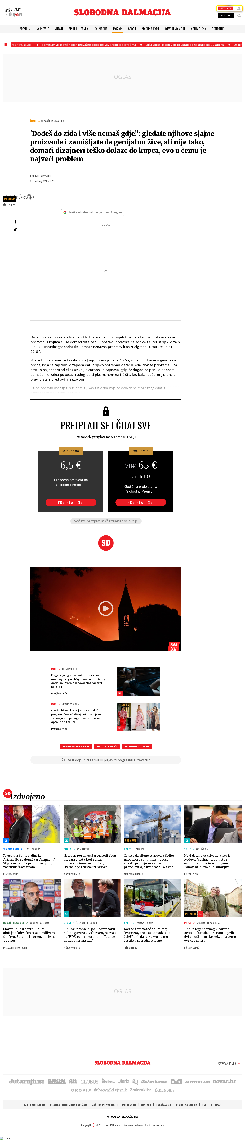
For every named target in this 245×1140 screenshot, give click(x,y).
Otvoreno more (175, 28)
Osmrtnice (218, 28)
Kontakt (145, 1105)
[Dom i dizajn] (176, 1081)
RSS (204, 1105)
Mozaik (117, 28)
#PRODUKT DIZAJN (137, 746)
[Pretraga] (239, 16)
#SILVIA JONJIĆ (107, 746)
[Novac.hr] (224, 1081)
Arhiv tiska (198, 28)
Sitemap (216, 1105)
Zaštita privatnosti (105, 1105)
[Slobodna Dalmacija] (122, 12)
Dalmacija (100, 28)
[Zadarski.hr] (141, 1090)
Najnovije (42, 28)
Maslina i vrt (150, 28)
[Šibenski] (164, 1090)
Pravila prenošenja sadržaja (68, 1105)
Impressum (129, 1105)
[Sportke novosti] (73, 1081)
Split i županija (79, 28)
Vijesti (59, 28)
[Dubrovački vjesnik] (110, 1090)
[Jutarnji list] (27, 1081)
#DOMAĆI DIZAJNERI (76, 746)
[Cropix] (80, 1090)
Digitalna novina (186, 1105)
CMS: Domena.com (154, 1125)
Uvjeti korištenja (34, 1105)
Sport (132, 28)
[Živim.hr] (108, 1081)
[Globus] (89, 1081)
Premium (25, 28)
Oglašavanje (164, 1105)
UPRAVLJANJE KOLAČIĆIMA (122, 1116)
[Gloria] (124, 1081)
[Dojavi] (12, 12)
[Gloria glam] (135, 1081)
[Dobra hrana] (154, 1081)
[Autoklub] (197, 1081)
